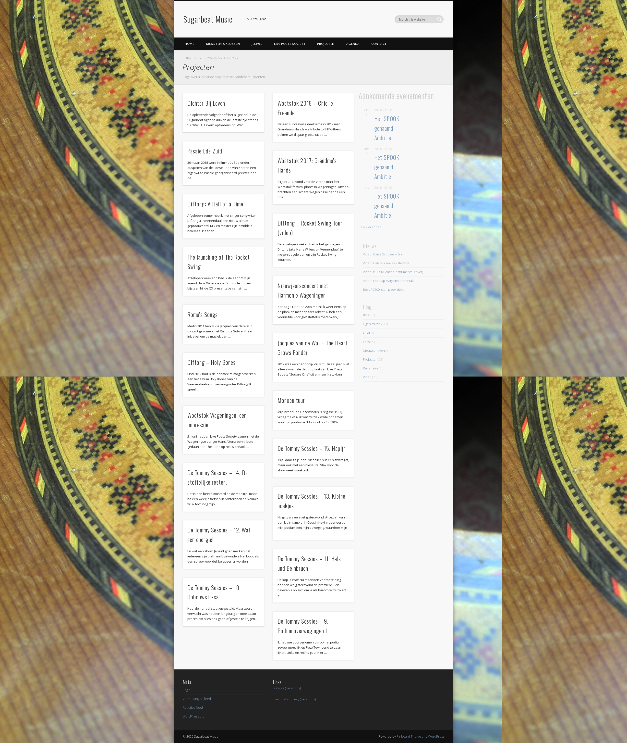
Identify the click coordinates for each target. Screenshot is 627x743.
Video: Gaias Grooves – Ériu (383, 254)
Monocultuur (291, 400)
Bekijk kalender (370, 227)
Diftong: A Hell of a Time (215, 203)
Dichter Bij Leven (206, 103)
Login (187, 690)
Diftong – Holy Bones (211, 362)
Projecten (326, 43)
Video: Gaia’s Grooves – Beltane (386, 263)
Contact (379, 43)
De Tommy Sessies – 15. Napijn (311, 448)
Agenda (353, 43)
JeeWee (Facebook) (287, 688)
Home (189, 43)
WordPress (436, 736)
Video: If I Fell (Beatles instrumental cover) (393, 272)
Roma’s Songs (202, 314)
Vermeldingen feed (197, 698)
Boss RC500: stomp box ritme (384, 289)
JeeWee (257, 43)
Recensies (370, 368)
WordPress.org (193, 716)
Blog (366, 315)
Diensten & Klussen (223, 43)
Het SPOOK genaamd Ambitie (386, 128)
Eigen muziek (372, 324)
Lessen (368, 342)
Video (367, 377)
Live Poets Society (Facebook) (294, 699)
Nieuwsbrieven (374, 350)
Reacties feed (193, 707)
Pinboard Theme (409, 736)
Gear (366, 332)
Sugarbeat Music (207, 19)
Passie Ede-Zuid (204, 150)
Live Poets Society (289, 43)
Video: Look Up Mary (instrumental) (388, 280)
